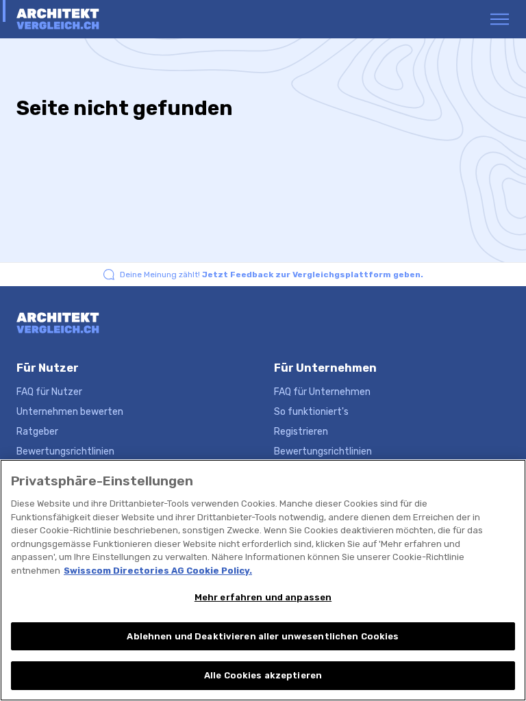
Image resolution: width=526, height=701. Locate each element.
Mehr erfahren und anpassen (263, 597)
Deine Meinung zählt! (271, 274)
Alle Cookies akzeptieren (263, 675)
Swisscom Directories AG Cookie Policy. (158, 570)
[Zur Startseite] (69, 19)
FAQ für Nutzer (49, 392)
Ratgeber (37, 431)
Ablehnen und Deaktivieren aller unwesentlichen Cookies (263, 636)
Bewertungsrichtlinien (65, 451)
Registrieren (301, 431)
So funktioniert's (311, 412)
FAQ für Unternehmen (322, 392)
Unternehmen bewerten (69, 412)
